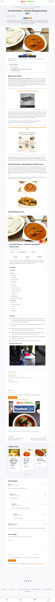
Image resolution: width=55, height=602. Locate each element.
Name (10, 554)
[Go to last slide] (10, 461)
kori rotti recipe (35, 431)
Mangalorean (31, 8)
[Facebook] (24, 18)
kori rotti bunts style (17, 431)
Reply (45, 484)
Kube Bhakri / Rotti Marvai (27, 192)
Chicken (22, 8)
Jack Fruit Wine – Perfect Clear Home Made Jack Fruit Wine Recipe (16, 438)
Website (37, 554)
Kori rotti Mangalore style (26, 431)
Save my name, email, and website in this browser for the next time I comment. (24, 557)
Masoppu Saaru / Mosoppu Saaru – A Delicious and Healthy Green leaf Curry (38, 438)
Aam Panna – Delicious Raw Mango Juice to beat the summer (14, 462)
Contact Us (4, 589)
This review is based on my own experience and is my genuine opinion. (25, 394)
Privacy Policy (12, 589)
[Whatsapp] (29, 18)
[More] (31, 18)
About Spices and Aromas (23, 589)
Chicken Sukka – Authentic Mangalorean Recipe (27, 207)
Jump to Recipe (23, 56)
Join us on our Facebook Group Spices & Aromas (18, 399)
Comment (10, 540)
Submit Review (12, 397)
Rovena (8, 15)
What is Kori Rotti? (15, 67)
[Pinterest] (25, 18)
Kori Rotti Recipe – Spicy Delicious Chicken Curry (21, 69)
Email (23, 554)
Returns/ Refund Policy (48, 589)
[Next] (44, 461)
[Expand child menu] (25, 4)
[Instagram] (27, 18)
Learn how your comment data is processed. (34, 563)
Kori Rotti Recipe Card (15, 70)
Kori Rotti (10, 431)
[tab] (25, 474)
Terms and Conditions (36, 589)
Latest (26, 8)
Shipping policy (27, 591)
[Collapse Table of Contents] (45, 65)
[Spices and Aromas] (27, 1)
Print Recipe (32, 56)
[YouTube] (28, 581)
